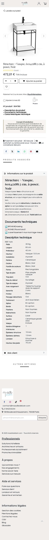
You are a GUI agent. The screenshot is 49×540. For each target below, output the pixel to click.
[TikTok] (16, 402)
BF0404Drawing (15, 226)
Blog (4, 522)
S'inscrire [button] (42, 418)
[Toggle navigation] (3, 3)
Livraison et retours (11, 492)
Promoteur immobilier (11, 453)
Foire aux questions (11, 486)
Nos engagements (11, 468)
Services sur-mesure (11, 474)
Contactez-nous (10, 517)
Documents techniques (14, 112)
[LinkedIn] (18, 151)
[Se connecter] (39, 3)
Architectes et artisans (12, 447)
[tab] (24, 173)
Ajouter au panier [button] (34, 81)
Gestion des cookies (11, 511)
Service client (8, 489)
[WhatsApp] (24, 151)
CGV (4, 520)
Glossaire (6, 525)
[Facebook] (6, 151)
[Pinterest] (30, 151)
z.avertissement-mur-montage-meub (25, 232)
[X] (12, 151)
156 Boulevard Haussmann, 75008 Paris (21, 412)
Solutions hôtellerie (11, 444)
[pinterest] (20, 402)
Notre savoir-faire (10, 471)
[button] (5, 36)
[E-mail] (37, 151)
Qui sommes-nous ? (11, 465)
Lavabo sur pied (13, 11)
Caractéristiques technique (16, 114)
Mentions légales (10, 514)
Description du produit (14, 110)
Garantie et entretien (12, 495)
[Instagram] (10, 402)
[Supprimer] (5, 81)
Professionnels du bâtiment (14, 450)
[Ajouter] (15, 81)
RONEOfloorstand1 (17, 229)
